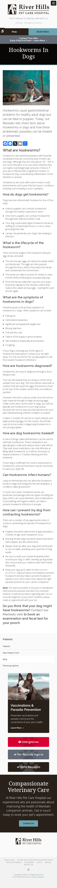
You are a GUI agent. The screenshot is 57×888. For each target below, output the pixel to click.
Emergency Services (33, 22)
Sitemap (48, 862)
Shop (14, 32)
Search (39, 862)
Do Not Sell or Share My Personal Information (35, 860)
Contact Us (28, 823)
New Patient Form (11, 652)
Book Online (43, 32)
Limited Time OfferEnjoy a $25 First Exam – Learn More (27, 39)
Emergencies (30, 742)
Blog (5, 659)
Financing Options (11, 665)
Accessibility (29, 862)
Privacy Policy (9, 860)
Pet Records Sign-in (30, 754)
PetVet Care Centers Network (32, 877)
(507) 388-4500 (19, 22)
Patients (6, 646)
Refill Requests (30, 767)
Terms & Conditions (14, 862)
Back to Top (28, 864)
